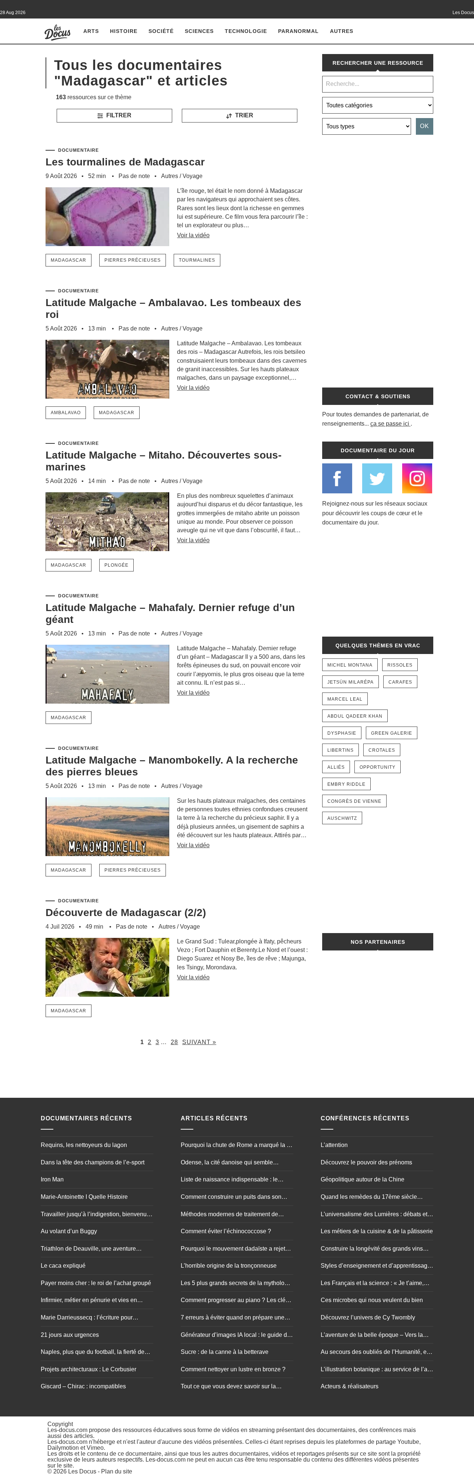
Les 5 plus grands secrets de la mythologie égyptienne (237, 1284)
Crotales (381, 750)
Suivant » (199, 1042)
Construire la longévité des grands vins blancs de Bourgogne (372, 1249)
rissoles (400, 665)
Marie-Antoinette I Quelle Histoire (84, 1197)
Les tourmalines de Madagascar (125, 162)
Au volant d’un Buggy (69, 1231)
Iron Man (52, 1179)
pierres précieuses (132, 260)
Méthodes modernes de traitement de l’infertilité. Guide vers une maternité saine (236, 1215)
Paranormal (298, 31)
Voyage (193, 176)
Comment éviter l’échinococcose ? (226, 1231)
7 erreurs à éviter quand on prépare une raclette (232, 1318)
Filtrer (118, 115)
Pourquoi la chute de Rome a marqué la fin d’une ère (237, 1146)
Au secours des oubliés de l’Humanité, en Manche (375, 1353)
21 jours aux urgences (70, 1335)
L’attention (334, 1145)
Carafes (400, 682)
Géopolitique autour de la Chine (362, 1179)
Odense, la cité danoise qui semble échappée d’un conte (227, 1163)
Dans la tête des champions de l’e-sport (92, 1162)
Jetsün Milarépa (350, 682)
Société (161, 31)
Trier (243, 115)
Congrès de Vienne (354, 801)
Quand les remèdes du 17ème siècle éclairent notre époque (369, 1198)
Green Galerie (391, 733)
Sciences (199, 31)
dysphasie (341, 733)
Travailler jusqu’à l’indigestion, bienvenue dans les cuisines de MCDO (95, 1215)
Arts (91, 31)
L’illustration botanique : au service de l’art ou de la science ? (376, 1370)
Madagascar (68, 260)
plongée (116, 565)
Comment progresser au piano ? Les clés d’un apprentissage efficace (234, 1301)
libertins (340, 750)
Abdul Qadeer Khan (355, 716)
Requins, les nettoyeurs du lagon (84, 1145)
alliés (336, 767)
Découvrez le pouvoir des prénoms (366, 1162)
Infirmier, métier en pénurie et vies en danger (89, 1301)
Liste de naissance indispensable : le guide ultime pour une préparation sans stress (232, 1180)
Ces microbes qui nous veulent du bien (372, 1300)
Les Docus (82, 1471)
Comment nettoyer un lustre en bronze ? (233, 1369)
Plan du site (116, 1471)
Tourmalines (197, 260)
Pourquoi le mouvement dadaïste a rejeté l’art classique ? (234, 1249)
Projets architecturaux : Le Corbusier (88, 1369)
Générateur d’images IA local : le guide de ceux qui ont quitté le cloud (235, 1336)
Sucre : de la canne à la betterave (224, 1352)
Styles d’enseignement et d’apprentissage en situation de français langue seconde (376, 1266)
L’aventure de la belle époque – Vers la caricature (372, 1336)
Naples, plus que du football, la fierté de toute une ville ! (92, 1353)
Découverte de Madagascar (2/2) (126, 912)
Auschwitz (342, 818)
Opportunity (377, 767)
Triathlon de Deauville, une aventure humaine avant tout (88, 1249)
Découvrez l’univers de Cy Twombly (368, 1317)
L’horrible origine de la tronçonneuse (229, 1265)
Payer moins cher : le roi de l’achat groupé (96, 1283)
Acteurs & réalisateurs (349, 1386)
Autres (341, 31)
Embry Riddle (346, 784)
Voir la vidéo (193, 235)
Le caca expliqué (63, 1265)
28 (174, 1042)
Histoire (123, 31)
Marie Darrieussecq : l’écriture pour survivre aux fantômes (87, 1318)
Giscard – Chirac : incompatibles (83, 1386)
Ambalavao (66, 412)
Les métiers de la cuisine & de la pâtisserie (377, 1231)
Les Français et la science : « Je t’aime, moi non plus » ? (372, 1284)
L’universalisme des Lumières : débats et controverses (374, 1215)
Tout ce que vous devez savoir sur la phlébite (228, 1387)
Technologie (246, 31)
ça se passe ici (389, 423)
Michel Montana (350, 665)
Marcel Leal (345, 699)
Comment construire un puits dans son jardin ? (231, 1198)
